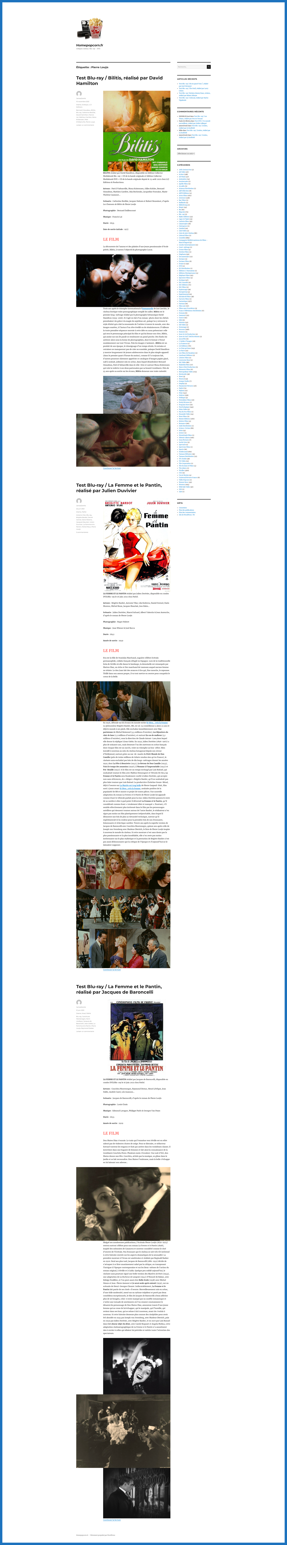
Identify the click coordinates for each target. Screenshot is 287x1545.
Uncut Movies (184, 475)
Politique (182, 398)
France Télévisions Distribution (190, 311)
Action (181, 174)
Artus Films (183, 196)
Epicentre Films (184, 278)
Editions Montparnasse (187, 273)
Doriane (182, 259)
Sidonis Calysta (184, 438)
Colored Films (184, 235)
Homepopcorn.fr (89, 45)
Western (182, 485)
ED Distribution (184, 268)
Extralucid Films (185, 297)
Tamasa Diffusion (185, 454)
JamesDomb (81, 98)
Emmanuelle (147, 308)
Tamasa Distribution (186, 456)
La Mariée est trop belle (130, 785)
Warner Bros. (183, 482)
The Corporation (185, 463)
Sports (181, 449)
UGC (180, 473)
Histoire (182, 322)
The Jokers (183, 468)
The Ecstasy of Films (186, 466)
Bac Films (182, 200)
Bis (180, 210)
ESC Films (182, 287)
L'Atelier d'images (185, 341)
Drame (78, 105)
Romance (182, 423)
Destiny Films (184, 252)
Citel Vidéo (182, 231)
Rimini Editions (184, 419)
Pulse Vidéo (183, 409)
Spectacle (182, 445)
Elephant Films (184, 275)
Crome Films (183, 250)
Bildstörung (183, 205)
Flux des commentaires (187, 512)
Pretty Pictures (184, 402)
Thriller (181, 470)
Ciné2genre (183, 226)
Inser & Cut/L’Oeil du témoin (189, 337)
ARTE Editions (184, 193)
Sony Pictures (184, 440)
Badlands (182, 203)
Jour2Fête (182, 339)
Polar (181, 393)
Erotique (85, 105)
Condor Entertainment (187, 245)
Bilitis (93, 110)
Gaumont (182, 315)
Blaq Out (182, 212)
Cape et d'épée (184, 219)
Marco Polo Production (187, 367)
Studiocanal (183, 452)
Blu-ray (79, 112)
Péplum (181, 391)
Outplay (181, 384)
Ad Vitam (182, 177)
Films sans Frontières (187, 308)
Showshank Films (185, 435)
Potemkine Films (185, 400)
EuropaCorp (183, 292)
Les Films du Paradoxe (187, 353)
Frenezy (182, 313)
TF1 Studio (182, 459)
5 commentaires (82, 532)
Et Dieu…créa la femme (130, 788)
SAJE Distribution (185, 426)
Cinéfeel (182, 228)
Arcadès (182, 186)
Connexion (183, 508)
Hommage (182, 327)
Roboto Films (183, 421)
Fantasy (182, 304)
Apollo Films (183, 184)
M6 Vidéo (182, 362)
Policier (181, 395)
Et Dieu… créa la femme (157, 723)
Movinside (182, 374)
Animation (183, 179)
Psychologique (184, 407)
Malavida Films (184, 365)
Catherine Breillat (88, 112)
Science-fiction (184, 428)
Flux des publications (186, 510)
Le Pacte (182, 351)
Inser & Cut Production (187, 334)
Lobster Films (184, 358)
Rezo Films (183, 416)
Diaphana (182, 254)
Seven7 (181, 433)
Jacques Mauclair (82, 522)
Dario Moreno (87, 520)
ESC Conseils (183, 282)
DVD (180, 266)
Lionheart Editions (185, 355)
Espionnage (183, 290)
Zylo (180, 492)
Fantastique (183, 301)
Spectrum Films (184, 447)
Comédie (182, 238)
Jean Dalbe (88, 1023)
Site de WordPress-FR (187, 515)
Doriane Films (184, 261)
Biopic (181, 207)
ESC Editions (183, 285)
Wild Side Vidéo (184, 487)
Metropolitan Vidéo (186, 372)
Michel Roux (86, 527)
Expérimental (184, 294)
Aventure (182, 198)
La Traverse (183, 344)
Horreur (182, 329)
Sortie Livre (183, 442)
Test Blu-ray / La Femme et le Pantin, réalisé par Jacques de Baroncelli (119, 989)
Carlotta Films (184, 221)
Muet (84, 1013)
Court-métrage (184, 247)
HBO (180, 320)
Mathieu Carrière (85, 117)
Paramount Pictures (186, 386)
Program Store (184, 405)
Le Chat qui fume (185, 348)
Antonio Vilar (81, 515)
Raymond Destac (87, 1028)
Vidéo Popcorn (184, 480)
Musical (182, 379)
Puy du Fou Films (185, 412)
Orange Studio (184, 381)
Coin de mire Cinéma (186, 233)
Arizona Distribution (186, 188)
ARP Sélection (184, 191)
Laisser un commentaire (85, 125)
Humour (182, 332)
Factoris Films (184, 299)
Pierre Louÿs (90, 122)
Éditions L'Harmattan (187, 271)
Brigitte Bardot (81, 517)
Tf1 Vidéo (182, 461)
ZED (180, 489)
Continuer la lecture (112, 468)
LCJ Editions (183, 346)
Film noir (182, 306)
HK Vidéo (182, 325)
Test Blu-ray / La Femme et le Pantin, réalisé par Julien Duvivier (119, 487)
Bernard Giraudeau (83, 110)
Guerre (181, 318)
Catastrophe (183, 224)
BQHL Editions (184, 217)
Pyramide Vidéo (184, 414)
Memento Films (184, 369)
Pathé (84, 512)
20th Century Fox (185, 170)
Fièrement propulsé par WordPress (102, 1535)
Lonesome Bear (184, 360)
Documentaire (184, 257)
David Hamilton (82, 115)
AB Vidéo (182, 172)
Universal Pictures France (188, 478)
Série (181, 431)
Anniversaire (183, 181)
